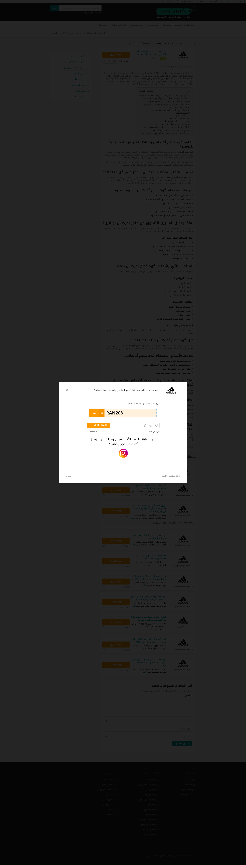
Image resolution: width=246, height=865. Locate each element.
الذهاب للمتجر (100, 425)
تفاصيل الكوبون (94, 431)
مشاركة (68, 475)
